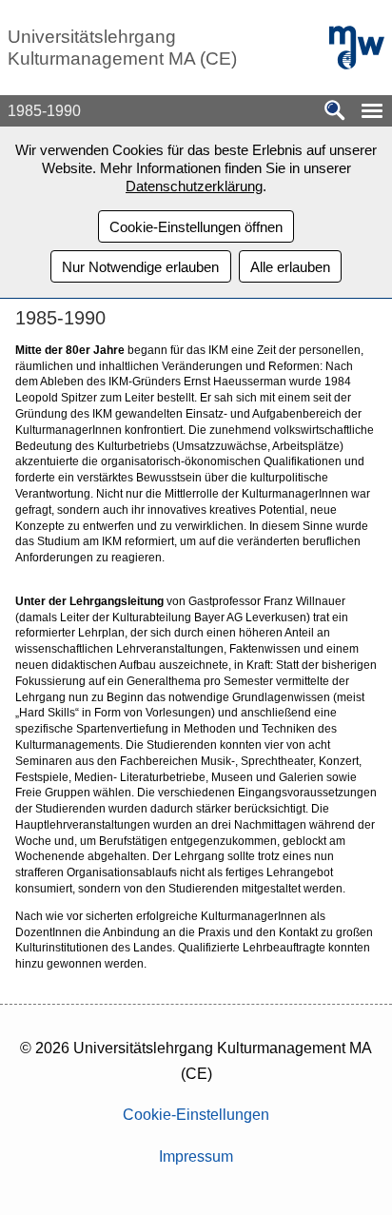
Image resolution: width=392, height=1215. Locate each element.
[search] (335, 112)
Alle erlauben (290, 267)
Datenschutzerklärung (194, 186)
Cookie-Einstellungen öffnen (196, 227)
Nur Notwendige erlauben (140, 267)
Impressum (196, 1156)
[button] (372, 111)
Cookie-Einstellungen (196, 1115)
